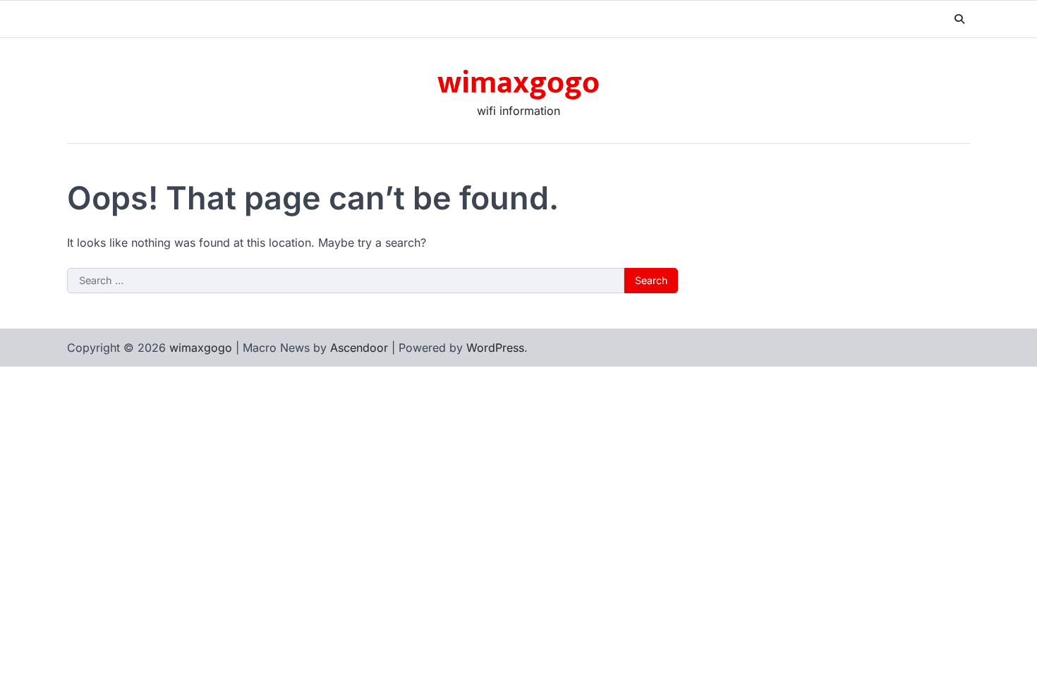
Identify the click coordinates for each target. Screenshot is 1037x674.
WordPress (495, 348)
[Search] (959, 19)
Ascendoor (359, 348)
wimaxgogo (518, 82)
